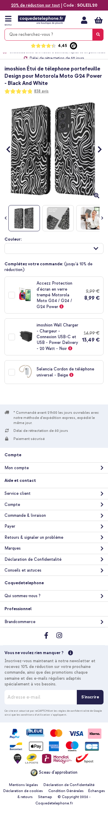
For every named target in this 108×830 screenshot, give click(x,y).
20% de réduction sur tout (35, 5)
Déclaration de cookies (23, 791)
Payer (9, 526)
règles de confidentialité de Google (80, 711)
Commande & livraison (25, 515)
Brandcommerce (19, 621)
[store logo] (42, 20)
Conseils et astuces (22, 570)
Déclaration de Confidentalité (33, 559)
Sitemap (45, 797)
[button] (54, 248)
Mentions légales (23, 785)
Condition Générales (66, 791)
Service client (17, 493)
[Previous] (11, 149)
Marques (12, 548)
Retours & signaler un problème (33, 537)
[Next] (97, 149)
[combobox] (54, 35)
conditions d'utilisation (35, 714)
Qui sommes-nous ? (22, 595)
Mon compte (84, 20)
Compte (12, 504)
